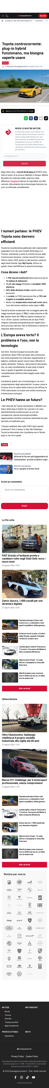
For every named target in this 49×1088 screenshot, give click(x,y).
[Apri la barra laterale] (3, 15)
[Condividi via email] (41, 118)
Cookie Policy (32, 1056)
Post (24, 506)
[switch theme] (7, 15)
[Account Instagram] (21, 1077)
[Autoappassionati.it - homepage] (24, 16)
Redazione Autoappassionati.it (17, 66)
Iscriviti (24, 163)
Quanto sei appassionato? (19, 21)
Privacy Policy (17, 1056)
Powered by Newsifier (24, 1083)
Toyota (13, 181)
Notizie (5, 63)
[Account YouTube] (33, 1077)
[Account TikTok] (27, 1077)
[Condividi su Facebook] (31, 118)
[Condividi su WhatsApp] (26, 118)
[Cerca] (46, 21)
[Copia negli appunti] (46, 118)
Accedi (43, 16)
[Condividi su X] (36, 118)
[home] (2, 21)
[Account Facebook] (15, 1077)
